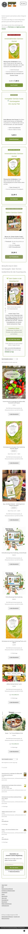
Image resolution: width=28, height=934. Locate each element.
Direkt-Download (14, 139)
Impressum (4, 892)
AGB (3, 887)
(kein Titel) (4, 885)
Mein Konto (4, 896)
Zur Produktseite (14, 256)
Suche (14, 931)
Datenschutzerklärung (15, 871)
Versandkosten (15, 694)
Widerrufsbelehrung (6, 903)
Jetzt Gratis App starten (14, 339)
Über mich (4, 898)
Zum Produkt (14, 85)
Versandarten (5, 900)
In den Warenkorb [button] (14, 414)
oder (15, 27)
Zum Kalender (14, 199)
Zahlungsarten (5, 905)
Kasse (3, 894)
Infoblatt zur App (9, 351)
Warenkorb (4, 902)
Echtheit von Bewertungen (8, 890)
